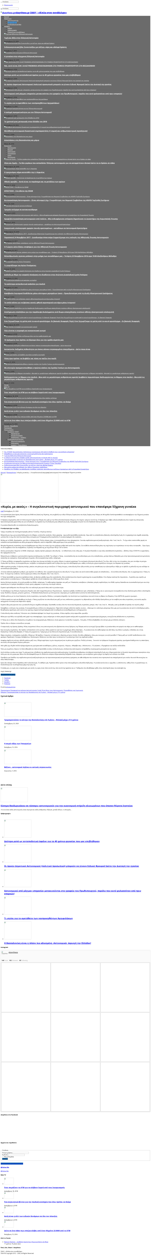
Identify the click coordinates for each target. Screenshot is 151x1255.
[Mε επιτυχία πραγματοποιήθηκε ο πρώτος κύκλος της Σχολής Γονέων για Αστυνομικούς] (34, 364)
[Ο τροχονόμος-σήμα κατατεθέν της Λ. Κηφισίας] (20, 169)
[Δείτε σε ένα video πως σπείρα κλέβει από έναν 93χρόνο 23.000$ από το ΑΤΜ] (30, 417)
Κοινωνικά (7, 146)
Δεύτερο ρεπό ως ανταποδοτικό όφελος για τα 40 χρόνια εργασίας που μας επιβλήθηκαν (42, 75)
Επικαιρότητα (12, 23)
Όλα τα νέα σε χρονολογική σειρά (12, 1164)
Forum (6, 385)
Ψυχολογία (11, 157)
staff (2, 511)
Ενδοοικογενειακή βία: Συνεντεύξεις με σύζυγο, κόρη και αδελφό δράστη (35, 47)
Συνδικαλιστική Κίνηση (15, 439)
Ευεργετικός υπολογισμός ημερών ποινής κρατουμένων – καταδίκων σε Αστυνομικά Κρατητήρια (45, 228)
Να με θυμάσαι (9, 1157)
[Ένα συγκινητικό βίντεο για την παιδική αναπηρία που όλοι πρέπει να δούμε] (30, 398)
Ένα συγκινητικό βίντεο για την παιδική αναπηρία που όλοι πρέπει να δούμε (37, 402)
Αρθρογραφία (12, 30)
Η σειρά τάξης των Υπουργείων (17, 743)
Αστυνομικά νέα (13, 21)
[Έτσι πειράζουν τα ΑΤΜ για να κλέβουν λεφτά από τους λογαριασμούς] (28, 389)
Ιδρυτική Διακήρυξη (18, 441)
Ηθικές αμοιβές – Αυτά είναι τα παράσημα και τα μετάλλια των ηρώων (34, 182)
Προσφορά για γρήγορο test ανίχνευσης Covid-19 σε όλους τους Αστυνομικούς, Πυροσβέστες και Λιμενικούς (42, 690)
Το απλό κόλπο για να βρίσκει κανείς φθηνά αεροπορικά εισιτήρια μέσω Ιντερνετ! (39, 303)
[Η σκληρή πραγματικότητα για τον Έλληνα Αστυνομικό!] (23, 109)
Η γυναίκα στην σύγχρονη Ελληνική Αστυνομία (24, 56)
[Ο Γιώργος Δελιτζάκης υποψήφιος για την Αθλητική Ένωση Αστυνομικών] (29, 243)
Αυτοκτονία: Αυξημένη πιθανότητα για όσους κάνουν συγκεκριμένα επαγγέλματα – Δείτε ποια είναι (47, 349)
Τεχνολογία (12, 153)
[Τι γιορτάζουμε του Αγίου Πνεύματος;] (17, 262)
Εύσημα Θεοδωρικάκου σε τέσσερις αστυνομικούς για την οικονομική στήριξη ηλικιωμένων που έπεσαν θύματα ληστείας (67, 805)
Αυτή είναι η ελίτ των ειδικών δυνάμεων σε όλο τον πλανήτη (30, 411)
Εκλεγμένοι (15, 443)
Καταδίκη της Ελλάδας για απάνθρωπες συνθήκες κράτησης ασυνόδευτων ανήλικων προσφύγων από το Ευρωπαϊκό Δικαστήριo (46, 469)
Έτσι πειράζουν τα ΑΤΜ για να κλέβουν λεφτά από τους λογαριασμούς (34, 392)
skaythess (13, 952)
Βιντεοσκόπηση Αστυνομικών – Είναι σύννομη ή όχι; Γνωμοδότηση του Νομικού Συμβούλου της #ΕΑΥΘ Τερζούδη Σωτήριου (56, 200)
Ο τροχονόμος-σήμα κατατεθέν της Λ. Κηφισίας (24, 172)
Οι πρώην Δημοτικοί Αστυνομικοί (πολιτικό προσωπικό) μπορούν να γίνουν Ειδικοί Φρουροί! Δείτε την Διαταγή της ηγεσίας (57, 84)
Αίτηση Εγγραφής (17, 436)
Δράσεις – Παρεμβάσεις (19, 445)
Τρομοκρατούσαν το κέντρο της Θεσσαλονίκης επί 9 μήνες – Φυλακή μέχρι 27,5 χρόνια (33, 460)
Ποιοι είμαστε (9, 430)
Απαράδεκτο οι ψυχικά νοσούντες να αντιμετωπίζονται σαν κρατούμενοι (28, 454)
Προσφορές (8, 428)
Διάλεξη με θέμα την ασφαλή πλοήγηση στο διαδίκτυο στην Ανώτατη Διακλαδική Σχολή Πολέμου (45, 275)
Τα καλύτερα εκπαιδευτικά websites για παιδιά (24, 284)
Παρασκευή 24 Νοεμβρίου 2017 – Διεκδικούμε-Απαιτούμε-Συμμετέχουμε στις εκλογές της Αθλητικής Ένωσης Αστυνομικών (56, 237)
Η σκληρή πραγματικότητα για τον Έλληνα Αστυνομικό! (28, 112)
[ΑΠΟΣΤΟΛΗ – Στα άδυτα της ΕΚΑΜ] (16, 187)
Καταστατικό (15, 434)
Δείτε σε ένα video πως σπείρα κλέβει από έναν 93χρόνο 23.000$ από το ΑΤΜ (37, 420)
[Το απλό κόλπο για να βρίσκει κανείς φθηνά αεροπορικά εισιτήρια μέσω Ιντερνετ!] (32, 299)
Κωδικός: (5, 1155)
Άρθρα (10, 28)
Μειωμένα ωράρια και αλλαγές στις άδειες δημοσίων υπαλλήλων (25, 467)
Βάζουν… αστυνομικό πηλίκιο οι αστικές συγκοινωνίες (27, 767)
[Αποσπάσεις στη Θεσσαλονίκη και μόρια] (18, 137)
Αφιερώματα (12, 148)
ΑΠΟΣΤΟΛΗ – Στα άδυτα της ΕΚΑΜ (18, 191)
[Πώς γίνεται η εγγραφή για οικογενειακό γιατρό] (20, 327)
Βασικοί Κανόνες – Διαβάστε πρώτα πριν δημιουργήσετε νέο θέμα (26, 1242)
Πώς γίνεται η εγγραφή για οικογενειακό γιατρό (25, 330)
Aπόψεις (7, 26)
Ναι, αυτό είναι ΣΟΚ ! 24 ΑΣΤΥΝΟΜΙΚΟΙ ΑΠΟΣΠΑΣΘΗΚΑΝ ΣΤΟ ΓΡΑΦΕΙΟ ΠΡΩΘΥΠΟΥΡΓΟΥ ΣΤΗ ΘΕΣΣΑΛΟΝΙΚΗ (49, 66)
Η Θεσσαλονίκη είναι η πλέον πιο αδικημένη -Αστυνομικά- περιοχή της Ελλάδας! (47, 943)
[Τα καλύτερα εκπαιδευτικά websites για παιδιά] (20, 280)
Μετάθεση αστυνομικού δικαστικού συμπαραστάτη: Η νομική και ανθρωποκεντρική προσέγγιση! (45, 131)
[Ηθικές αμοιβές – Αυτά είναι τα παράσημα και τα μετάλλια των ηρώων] (28, 178)
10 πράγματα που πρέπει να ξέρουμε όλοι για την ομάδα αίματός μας (34, 340)
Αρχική (6, 17)
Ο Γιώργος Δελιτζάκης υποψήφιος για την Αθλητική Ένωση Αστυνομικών (35, 247)
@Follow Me (5, 1167)
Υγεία (9, 155)
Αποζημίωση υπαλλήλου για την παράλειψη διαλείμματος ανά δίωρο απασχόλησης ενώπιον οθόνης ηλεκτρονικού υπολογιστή (59, 312)
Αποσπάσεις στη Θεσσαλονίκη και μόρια (21, 140)
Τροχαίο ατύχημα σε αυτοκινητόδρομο (20, 209)
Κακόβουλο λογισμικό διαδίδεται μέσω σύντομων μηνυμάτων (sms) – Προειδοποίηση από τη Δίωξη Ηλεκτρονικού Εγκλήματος (58, 293)
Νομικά (10, 150)
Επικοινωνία (8, 5)
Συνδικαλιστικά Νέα (14, 24)
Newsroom (7, 19)
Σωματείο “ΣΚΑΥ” (13, 432)
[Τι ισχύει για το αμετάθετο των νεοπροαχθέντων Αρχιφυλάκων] (26, 99)
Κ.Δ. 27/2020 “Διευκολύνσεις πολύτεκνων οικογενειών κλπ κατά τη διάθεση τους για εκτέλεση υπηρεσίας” (39, 452)
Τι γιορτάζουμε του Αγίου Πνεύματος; (20, 265)
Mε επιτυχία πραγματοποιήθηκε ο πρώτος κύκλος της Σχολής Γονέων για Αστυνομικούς (42, 368)
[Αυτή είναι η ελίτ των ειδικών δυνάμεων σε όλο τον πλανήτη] (25, 407)
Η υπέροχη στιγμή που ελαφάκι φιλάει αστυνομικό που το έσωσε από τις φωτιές (31, 458)
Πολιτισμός (11, 152)
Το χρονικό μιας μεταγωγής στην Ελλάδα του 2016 (25, 121)
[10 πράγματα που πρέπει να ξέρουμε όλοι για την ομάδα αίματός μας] (27, 336)
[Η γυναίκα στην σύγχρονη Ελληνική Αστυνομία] (20, 53)
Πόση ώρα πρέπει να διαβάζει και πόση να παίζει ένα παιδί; (30, 358)
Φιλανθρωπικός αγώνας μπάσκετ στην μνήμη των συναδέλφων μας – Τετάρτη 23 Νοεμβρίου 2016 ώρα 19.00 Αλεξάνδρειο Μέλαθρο (60, 256)
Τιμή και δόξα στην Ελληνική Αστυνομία (21, 38)
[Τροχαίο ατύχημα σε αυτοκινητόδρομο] (18, 206)
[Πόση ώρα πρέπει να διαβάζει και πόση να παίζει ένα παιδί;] (24, 355)
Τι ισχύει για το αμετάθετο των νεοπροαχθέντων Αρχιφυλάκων (31, 103)
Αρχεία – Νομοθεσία (11, 426)
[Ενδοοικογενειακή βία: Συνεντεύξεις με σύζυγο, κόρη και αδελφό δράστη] (29, 43)
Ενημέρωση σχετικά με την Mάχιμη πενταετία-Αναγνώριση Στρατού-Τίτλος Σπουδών (32, 463)
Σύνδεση (5, 1158)
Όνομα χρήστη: (7, 1153)
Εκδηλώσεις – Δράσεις (18, 437)
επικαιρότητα (10, 687)
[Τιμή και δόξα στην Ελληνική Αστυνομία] (18, 34)
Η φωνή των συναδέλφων (16, 32)
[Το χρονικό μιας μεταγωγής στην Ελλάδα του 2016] (21, 118)
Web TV (6, 387)
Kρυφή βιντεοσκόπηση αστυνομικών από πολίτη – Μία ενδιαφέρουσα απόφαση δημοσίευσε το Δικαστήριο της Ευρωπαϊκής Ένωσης (61, 219)
